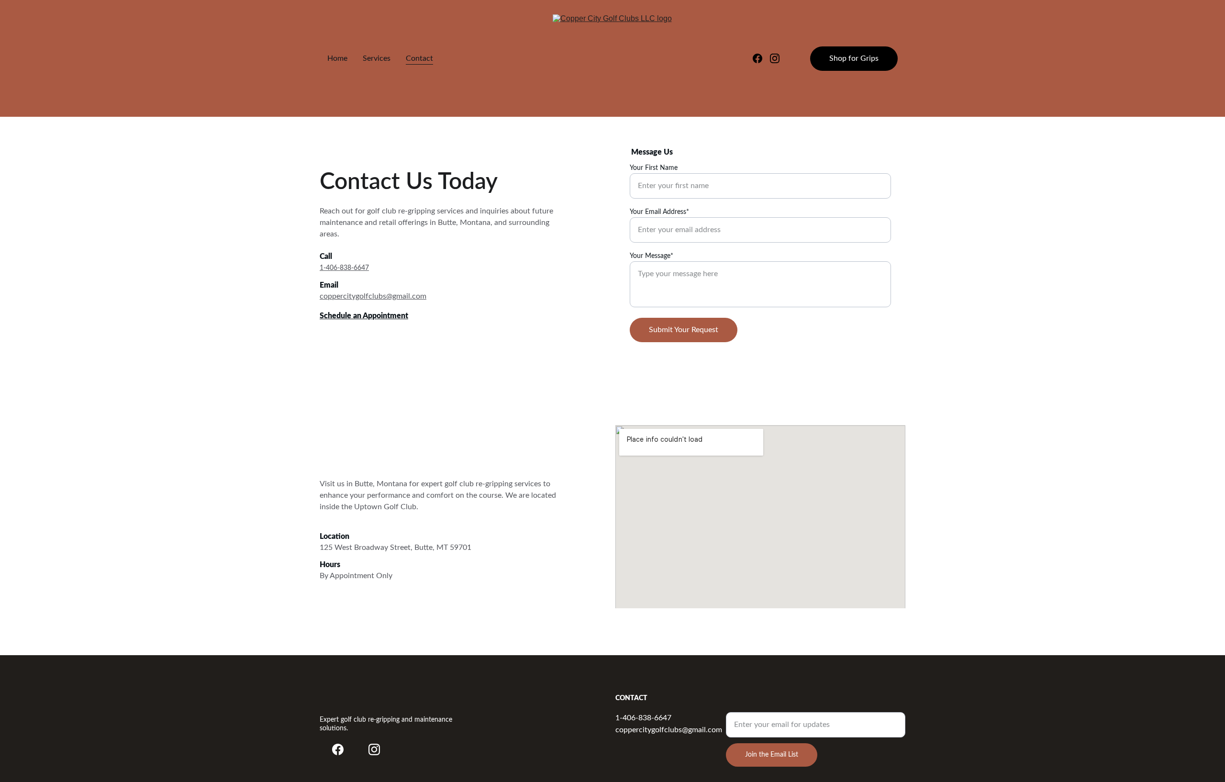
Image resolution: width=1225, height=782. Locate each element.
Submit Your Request (683, 330)
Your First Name (654, 168)
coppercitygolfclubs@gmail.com (373, 296)
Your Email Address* (659, 212)
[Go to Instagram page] (775, 58)
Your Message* (651, 256)
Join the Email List (771, 754)
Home (337, 58)
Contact (419, 58)
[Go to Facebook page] (761, 58)
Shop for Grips (854, 58)
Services (376, 58)
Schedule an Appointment (364, 316)
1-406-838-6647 (344, 268)
